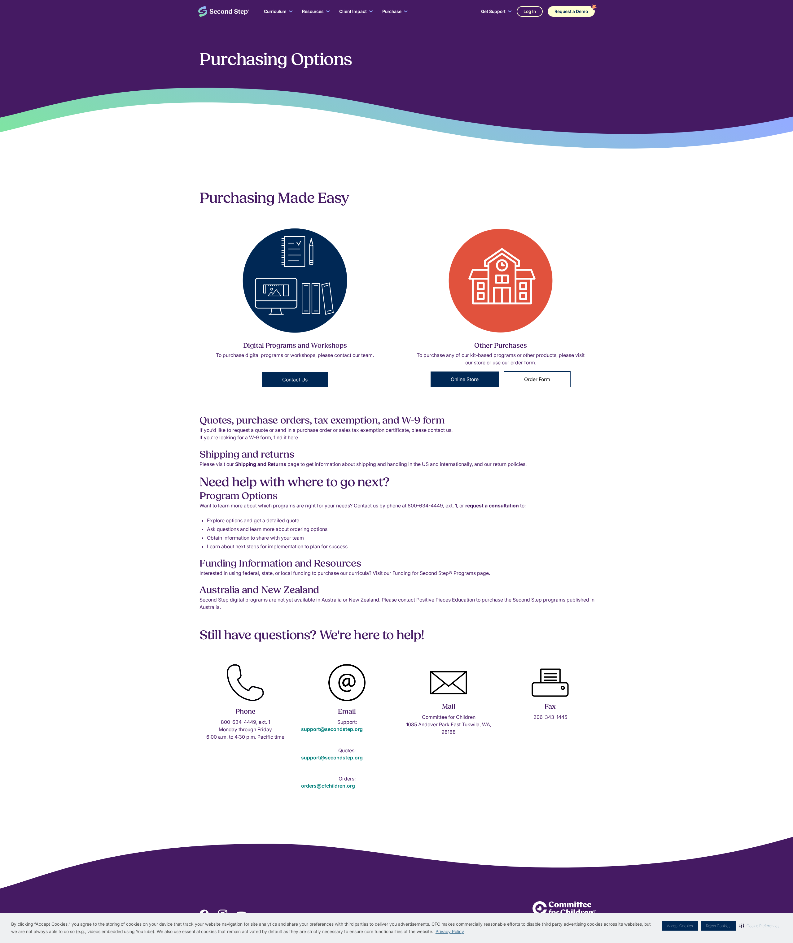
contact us (439, 430)
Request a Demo (571, 11)
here (293, 437)
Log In (530, 11)
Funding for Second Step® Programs (434, 573)
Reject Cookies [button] (718, 925)
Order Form (537, 379)
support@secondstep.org (332, 729)
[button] (759, 926)
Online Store (465, 379)
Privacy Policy (450, 931)
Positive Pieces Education (445, 600)
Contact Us (295, 379)
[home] (223, 11)
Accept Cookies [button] (680, 925)
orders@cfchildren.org (328, 786)
